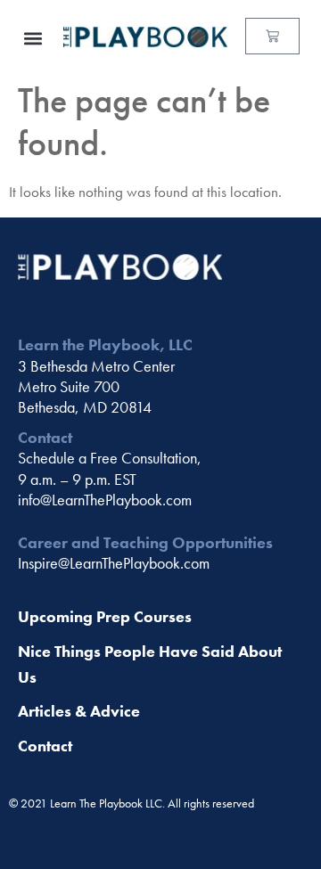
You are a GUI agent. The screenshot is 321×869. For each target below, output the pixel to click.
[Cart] (272, 36)
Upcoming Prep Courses (105, 616)
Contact (45, 745)
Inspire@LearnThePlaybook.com (114, 563)
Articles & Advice (79, 711)
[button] (32, 38)
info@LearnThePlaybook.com (105, 499)
